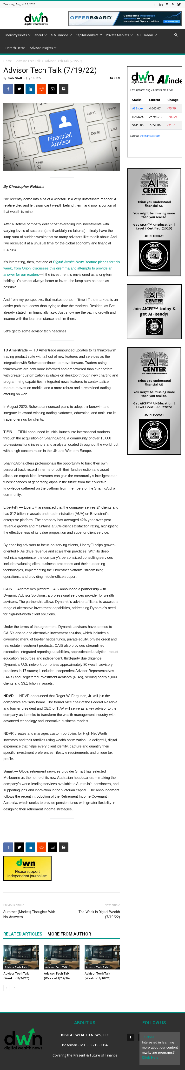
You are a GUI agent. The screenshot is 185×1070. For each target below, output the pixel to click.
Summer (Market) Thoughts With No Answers (29, 914)
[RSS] (173, 4)
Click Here (150, 1057)
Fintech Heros (16, 48)
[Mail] (167, 4)
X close (148, 1037)
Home (7, 61)
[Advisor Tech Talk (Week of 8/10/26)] (102, 957)
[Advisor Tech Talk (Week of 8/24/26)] (21, 957)
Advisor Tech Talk (28, 61)
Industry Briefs (16, 35)
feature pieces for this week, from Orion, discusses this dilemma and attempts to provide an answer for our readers (61, 268)
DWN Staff (15, 78)
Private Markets (117, 35)
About (38, 35)
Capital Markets (87, 35)
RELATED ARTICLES (22, 933)
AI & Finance (59, 35)
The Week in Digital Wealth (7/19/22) (99, 914)
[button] (176, 35)
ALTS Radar (145, 35)
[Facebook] (155, 4)
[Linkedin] (161, 4)
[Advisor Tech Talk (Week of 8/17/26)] (61, 957)
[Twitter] (179, 4)
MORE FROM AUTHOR (69, 933)
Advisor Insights (41, 48)
